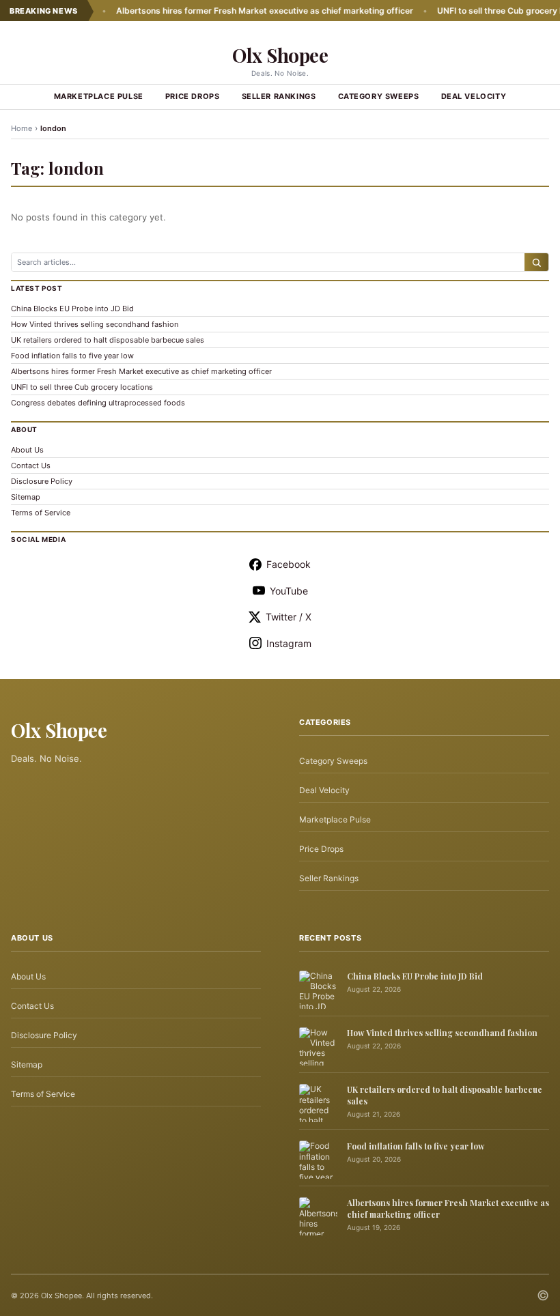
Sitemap (25, 497)
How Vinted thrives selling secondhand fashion (94, 324)
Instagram (288, 643)
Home (21, 128)
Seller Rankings (279, 96)
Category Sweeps (378, 96)
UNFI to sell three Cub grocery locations (82, 387)
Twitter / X (288, 617)
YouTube (289, 591)
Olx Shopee (280, 55)
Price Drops (192, 96)
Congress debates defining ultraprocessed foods (98, 402)
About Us (27, 450)
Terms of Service (40, 512)
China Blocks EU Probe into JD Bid (72, 308)
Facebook (288, 564)
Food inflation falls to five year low (72, 355)
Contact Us (31, 465)
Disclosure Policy (41, 481)
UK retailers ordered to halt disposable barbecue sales (107, 340)
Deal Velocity (474, 96)
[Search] (536, 262)
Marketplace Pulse (98, 96)
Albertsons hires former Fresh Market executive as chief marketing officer (242, 10)
